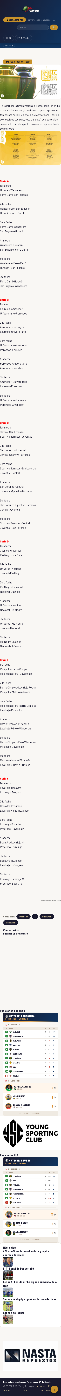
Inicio (9, 38)
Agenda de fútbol (13, 1313)
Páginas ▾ (9, 45)
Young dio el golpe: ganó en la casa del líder (29, 1299)
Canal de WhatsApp (49, 1390)
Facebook (23, 916)
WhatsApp (46, 916)
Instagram (11, 922)
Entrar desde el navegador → (41, 20)
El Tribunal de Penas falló (18, 1268)
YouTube (7, 1390)
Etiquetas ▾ (23, 38)
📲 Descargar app (15, 19)
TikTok (25, 1390)
